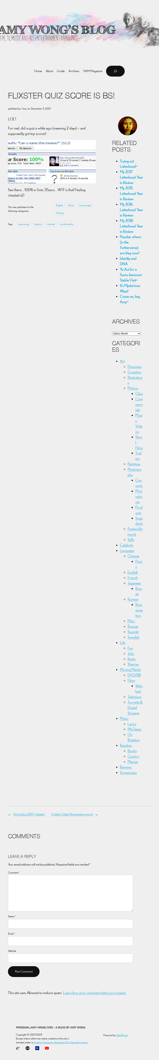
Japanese (134, 583)
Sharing (60, 212)
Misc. (131, 621)
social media (66, 224)
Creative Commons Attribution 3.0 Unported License (60, 1042)
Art (122, 361)
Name (12, 916)
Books (132, 750)
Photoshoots (138, 496)
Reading (126, 745)
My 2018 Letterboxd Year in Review (131, 226)
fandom (38, 224)
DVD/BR (134, 675)
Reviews (125, 767)
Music (124, 718)
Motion (133, 388)
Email (11, 933)
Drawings (134, 366)
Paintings (134, 464)
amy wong (24, 224)
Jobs (131, 653)
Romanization (139, 610)
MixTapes (134, 729)
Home (38, 71)
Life (122, 642)
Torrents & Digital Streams (135, 707)
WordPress (122, 1035)
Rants (71, 205)
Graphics (134, 372)
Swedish (133, 637)
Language (127, 550)
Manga (133, 761)
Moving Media (130, 669)
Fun (130, 648)
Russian (133, 626)
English (59, 205)
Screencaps (85, 205)
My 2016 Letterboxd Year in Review (131, 209)
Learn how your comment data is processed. (94, 992)
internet (51, 224)
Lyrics (132, 724)
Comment (14, 872)
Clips (139, 393)
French (132, 577)
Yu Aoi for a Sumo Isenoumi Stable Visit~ (131, 274)
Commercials (139, 404)
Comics (133, 756)
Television (134, 696)
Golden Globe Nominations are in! (72, 814)
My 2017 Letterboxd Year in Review (131, 177)
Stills (131, 539)
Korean (133, 599)
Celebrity (126, 545)
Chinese (133, 556)
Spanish (133, 631)
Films (131, 680)
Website (12, 950)
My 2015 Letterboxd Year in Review (131, 193)
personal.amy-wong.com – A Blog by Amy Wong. (51, 1027)
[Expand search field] (115, 71)
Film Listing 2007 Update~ (29, 814)
